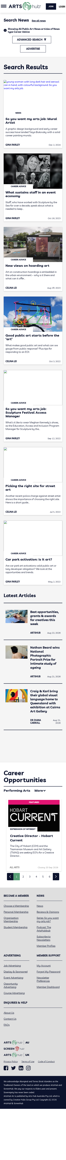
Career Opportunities (25, 776)
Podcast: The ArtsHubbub (44, 929)
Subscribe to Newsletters (44, 938)
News (40, 906)
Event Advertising (13, 977)
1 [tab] (16, 876)
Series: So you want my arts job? (48, 919)
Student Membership (15, 927)
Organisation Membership (11, 919)
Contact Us (10, 1018)
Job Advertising (12, 965)
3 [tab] (29, 876)
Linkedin (21, 1068)
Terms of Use (27, 1061)
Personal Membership (16, 912)
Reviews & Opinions (48, 912)
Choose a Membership (16, 906)
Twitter (13, 1068)
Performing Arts (17, 790)
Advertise (33, 48)
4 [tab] (36, 876)
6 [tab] (49, 876)
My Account (44, 965)
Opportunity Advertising (11, 985)
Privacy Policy (11, 1061)
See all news (39, 20)
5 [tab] (43, 876)
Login (62, 6)
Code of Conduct (46, 1061)
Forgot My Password (48, 971)
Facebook (6, 1068)
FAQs (7, 1024)
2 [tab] (23, 876)
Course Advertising (14, 993)
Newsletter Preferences (43, 979)
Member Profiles (46, 946)
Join (51, 6)
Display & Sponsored (15, 971)
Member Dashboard (48, 987)
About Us (9, 1012)
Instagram (28, 1068)
